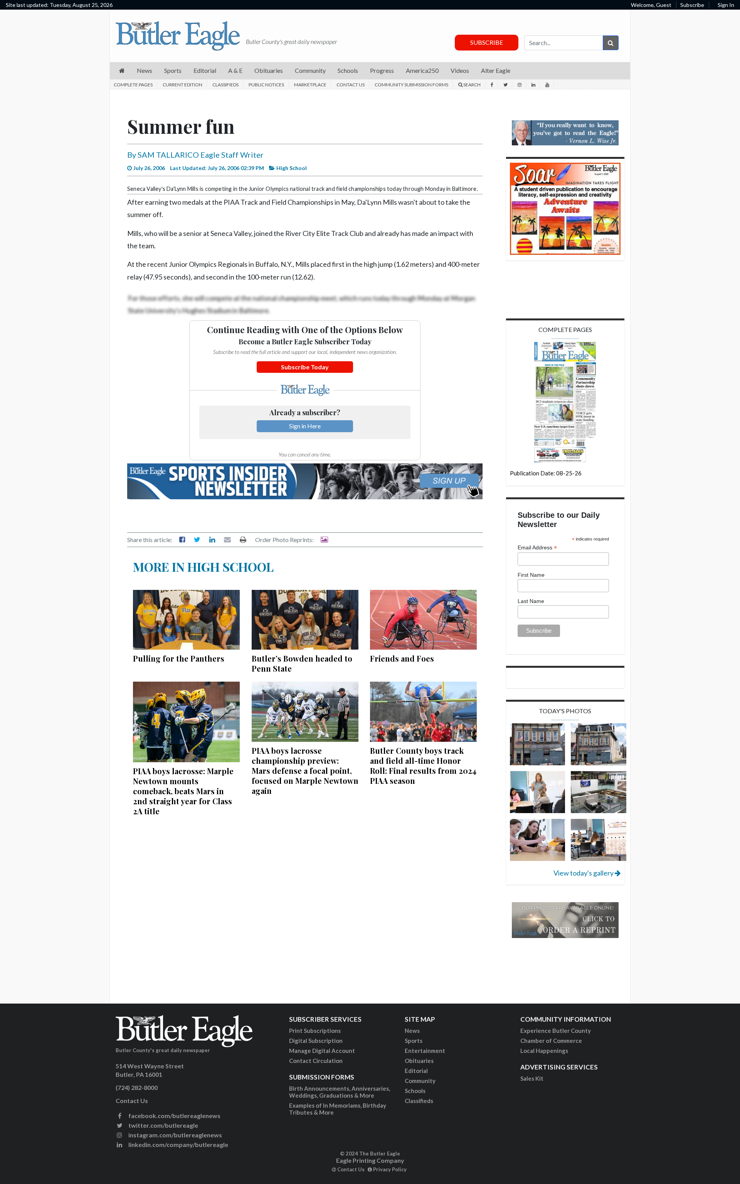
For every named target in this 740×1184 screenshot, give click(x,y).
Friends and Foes (402, 658)
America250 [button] (422, 70)
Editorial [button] (204, 70)
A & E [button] (235, 70)
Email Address (537, 547)
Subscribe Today (305, 367)
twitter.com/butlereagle (162, 1125)
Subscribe (692, 5)
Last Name (531, 601)
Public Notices (266, 85)
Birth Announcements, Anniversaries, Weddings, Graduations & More (339, 1092)
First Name (531, 575)
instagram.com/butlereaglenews (174, 1135)
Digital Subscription (316, 1040)
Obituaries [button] (268, 70)
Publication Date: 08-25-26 (546, 473)
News (412, 1030)
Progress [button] (382, 70)
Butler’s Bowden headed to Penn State (302, 663)
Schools (415, 1090)
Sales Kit (531, 1078)
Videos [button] (460, 70)
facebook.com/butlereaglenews (173, 1115)
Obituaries (419, 1060)
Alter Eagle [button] (495, 70)
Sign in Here (305, 425)
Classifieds (225, 85)
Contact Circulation (316, 1060)
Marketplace (310, 85)
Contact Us (350, 85)
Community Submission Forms (411, 85)
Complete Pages (133, 85)
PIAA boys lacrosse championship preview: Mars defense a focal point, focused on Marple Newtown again (305, 770)
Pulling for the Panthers (178, 658)
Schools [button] (348, 70)
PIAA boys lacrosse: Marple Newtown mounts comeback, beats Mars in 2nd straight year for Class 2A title (183, 791)
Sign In (726, 5)
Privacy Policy (389, 1169)
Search (471, 85)
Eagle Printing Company (370, 1160)
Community (420, 1080)
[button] (122, 70)
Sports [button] (173, 70)
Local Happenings (544, 1050)
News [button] (144, 70)
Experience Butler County (555, 1030)
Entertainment (425, 1050)
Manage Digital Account (322, 1050)
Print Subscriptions (315, 1030)
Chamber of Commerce (551, 1040)
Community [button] (310, 70)
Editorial (416, 1070)
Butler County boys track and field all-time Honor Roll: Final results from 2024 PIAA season (423, 765)
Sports (413, 1040)
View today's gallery (584, 873)
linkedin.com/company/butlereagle (177, 1144)
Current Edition (182, 85)
